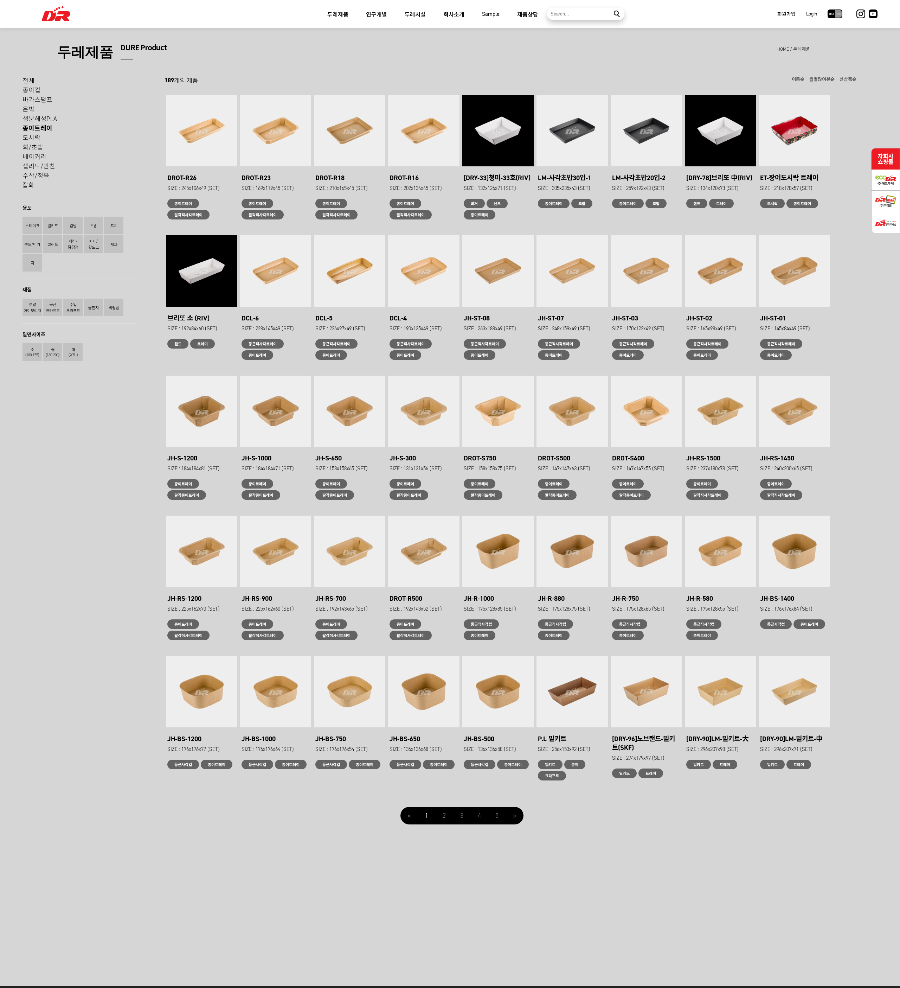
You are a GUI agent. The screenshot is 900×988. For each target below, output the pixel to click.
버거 (474, 203)
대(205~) (73, 352)
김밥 (73, 226)
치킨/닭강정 (73, 244)
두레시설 (415, 14)
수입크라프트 (73, 307)
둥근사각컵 (776, 624)
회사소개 (453, 14)
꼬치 (113, 226)
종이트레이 (37, 128)
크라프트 (552, 776)
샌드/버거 (32, 244)
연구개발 (376, 14)
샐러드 (52, 244)
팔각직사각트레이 (188, 215)
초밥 (93, 226)
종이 (574, 764)
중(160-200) (52, 352)
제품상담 (527, 14)
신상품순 (848, 79)
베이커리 (34, 157)
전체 (28, 81)
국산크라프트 (53, 307)
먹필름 (114, 308)
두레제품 (337, 14)
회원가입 (786, 14)
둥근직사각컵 (481, 624)
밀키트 (52, 226)
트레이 (721, 203)
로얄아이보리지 (32, 307)
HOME (783, 49)
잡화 (28, 185)
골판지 (93, 308)
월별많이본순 (822, 79)
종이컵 (31, 90)
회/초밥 (32, 147)
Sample (491, 14)
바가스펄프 (37, 100)
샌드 (497, 203)
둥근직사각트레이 (263, 344)
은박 (28, 109)
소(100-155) (32, 352)
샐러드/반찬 (38, 166)
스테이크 (32, 226)
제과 (113, 244)
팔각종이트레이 (186, 495)
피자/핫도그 (93, 244)
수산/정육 (35, 176)
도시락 (31, 138)
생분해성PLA (39, 119)
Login (811, 14)
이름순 (798, 79)
